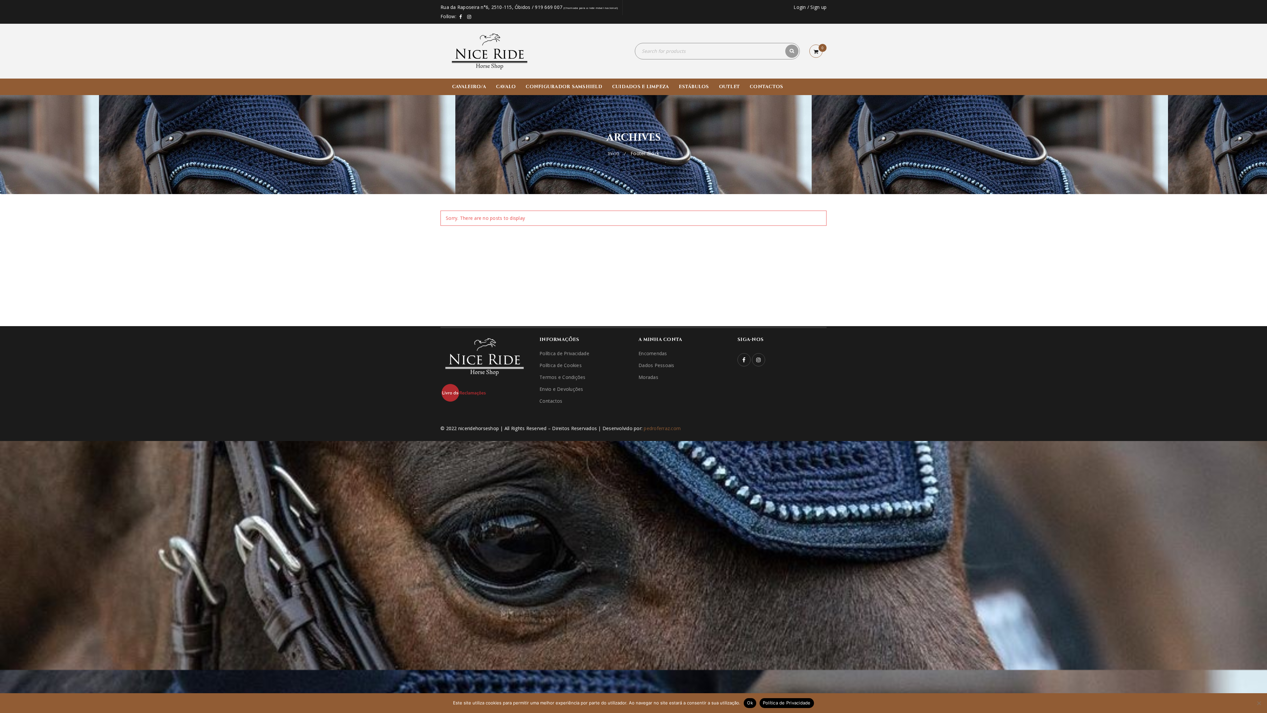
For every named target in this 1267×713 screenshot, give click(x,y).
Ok (750, 702)
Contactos (550, 401)
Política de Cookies (560, 365)
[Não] (1258, 703)
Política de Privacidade (564, 353)
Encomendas (652, 353)
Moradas (648, 377)
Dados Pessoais (656, 365)
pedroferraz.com (662, 428)
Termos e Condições (562, 377)
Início (614, 153)
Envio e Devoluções (561, 389)
